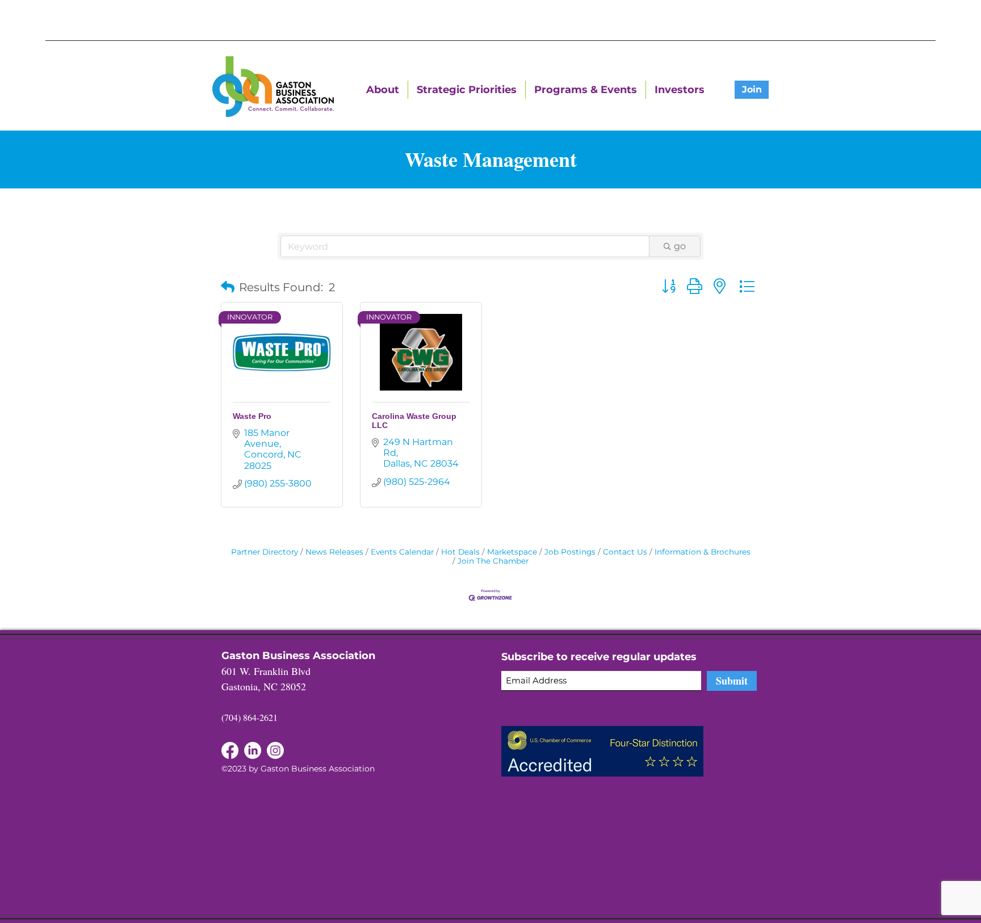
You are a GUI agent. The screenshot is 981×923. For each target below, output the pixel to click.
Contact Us (625, 551)
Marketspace (512, 551)
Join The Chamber (493, 560)
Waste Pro (252, 416)
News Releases (334, 551)
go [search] (680, 246)
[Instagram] (275, 750)
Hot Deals (460, 551)
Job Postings (570, 551)
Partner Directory (264, 551)
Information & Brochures (703, 551)
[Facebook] (252, 750)
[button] (227, 287)
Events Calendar (402, 551)
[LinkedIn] (229, 750)
